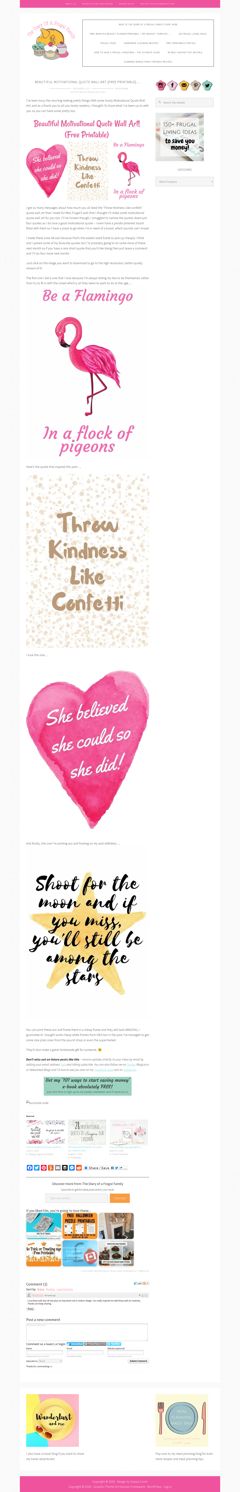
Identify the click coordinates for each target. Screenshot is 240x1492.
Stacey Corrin (139, 1482)
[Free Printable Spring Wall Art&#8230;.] (129, 1132)
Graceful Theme (103, 1487)
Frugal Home (116, 1271)
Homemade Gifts (130, 1271)
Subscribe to (32, 1361)
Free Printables (101, 1271)
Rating (50, 1289)
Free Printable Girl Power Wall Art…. (45, 1147)
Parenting (144, 1271)
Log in (167, 1487)
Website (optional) (116, 1348)
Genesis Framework (132, 1487)
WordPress (154, 1487)
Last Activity (65, 1289)
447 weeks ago (50, 1295)
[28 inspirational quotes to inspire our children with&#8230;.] (87, 1132)
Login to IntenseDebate (75, 1344)
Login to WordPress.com (95, 1344)
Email (69, 1348)
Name (29, 1348)
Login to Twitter (114, 1344)
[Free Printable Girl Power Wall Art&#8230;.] (45, 1132)
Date (40, 1289)
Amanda (37, 1295)
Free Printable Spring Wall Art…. (126, 1147)
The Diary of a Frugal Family (51, 40)
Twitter (131, 1064)
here (63, 1064)
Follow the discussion (146, 1283)
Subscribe (120, 1198)
